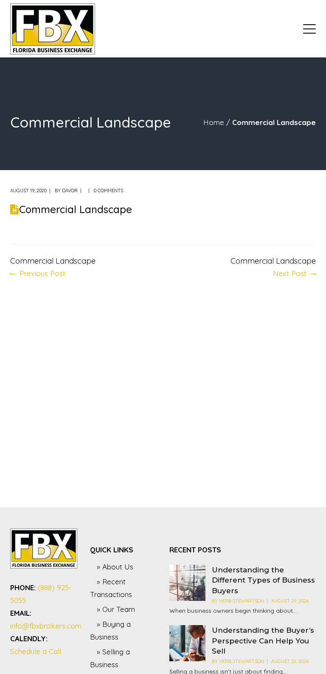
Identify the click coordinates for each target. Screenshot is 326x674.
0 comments (108, 190)
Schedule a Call (35, 651)
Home (213, 122)
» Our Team (116, 609)
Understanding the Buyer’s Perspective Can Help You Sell (263, 641)
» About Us (115, 566)
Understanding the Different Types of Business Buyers (263, 580)
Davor (70, 190)
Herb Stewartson (241, 601)
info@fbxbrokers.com (46, 625)
